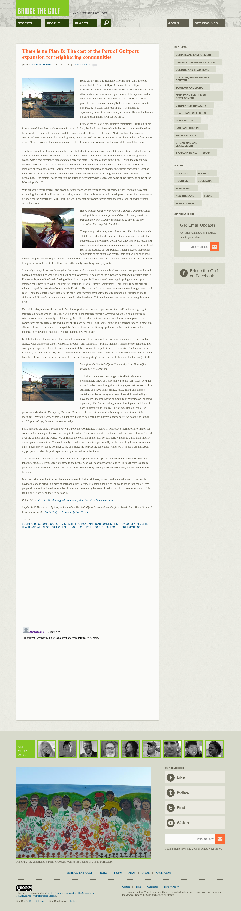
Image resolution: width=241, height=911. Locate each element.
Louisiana (205, 181)
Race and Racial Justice (193, 153)
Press (138, 886)
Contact (126, 886)
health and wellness (35, 527)
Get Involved (206, 23)
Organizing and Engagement (186, 144)
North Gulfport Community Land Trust (66, 512)
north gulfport (81, 527)
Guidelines (152, 886)
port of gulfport (106, 527)
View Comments (82, 64)
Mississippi (69, 524)
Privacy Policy (171, 886)
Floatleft (73, 901)
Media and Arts (186, 135)
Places (81, 23)
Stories (25, 23)
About (173, 23)
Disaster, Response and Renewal (192, 79)
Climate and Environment (193, 55)
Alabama (182, 173)
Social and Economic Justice (40, 524)
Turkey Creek (185, 203)
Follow (183, 792)
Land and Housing (188, 128)
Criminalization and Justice (195, 62)
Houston (182, 181)
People (53, 23)
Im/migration (184, 120)
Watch (183, 823)
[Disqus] (87, 573)
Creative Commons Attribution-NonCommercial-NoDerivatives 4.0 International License (55, 894)
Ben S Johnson (36, 901)
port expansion (130, 527)
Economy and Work (189, 87)
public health (60, 527)
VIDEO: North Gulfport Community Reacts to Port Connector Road (76, 500)
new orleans (185, 196)
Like (181, 777)
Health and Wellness (191, 113)
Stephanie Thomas (41, 64)
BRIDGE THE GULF (80, 872)
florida (203, 173)
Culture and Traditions (192, 69)
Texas (208, 196)
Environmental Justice (135, 524)
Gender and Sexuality (191, 105)
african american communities (98, 524)
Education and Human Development (191, 96)
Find (181, 807)
